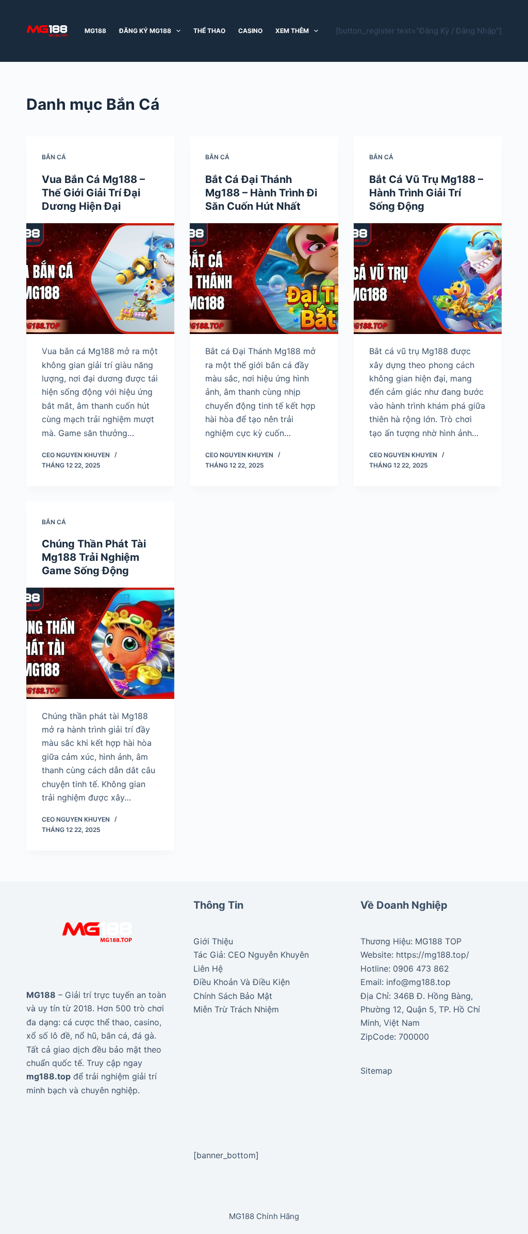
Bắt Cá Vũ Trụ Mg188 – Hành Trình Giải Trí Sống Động (426, 192)
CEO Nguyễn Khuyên (268, 954)
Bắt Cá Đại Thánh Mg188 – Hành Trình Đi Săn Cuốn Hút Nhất (261, 192)
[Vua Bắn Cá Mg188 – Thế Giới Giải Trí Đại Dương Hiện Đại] (100, 278)
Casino (250, 31)
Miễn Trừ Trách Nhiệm (236, 1009)
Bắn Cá (54, 157)
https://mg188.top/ (432, 954)
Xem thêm (292, 31)
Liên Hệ (208, 968)
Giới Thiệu (213, 941)
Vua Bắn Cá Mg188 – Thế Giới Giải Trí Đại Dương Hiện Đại (93, 192)
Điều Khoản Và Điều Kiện (241, 982)
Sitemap (376, 1070)
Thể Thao (209, 31)
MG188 (95, 31)
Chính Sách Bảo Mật (232, 996)
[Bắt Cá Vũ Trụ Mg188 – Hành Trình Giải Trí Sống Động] (428, 278)
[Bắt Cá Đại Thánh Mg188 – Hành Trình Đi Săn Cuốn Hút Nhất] (264, 278)
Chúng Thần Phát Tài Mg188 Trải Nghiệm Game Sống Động (94, 557)
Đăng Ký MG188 (145, 31)
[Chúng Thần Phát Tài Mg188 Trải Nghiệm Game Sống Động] (100, 643)
